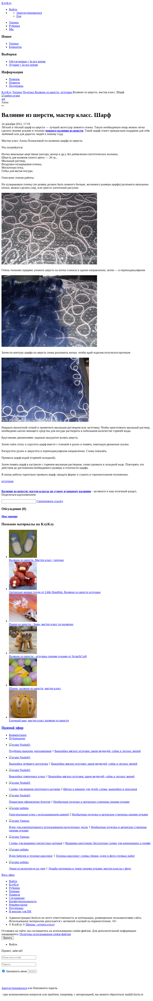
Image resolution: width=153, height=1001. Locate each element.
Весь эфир (8, 874)
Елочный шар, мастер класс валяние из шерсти (39, 720)
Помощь (14, 79)
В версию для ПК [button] (20, 911)
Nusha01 (24, 744)
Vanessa (24, 820)
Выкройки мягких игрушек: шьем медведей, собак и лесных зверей (97, 751)
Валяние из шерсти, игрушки (54, 92)
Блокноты (15, 46)
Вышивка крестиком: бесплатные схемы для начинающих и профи (108, 843)
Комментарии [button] (17, 735)
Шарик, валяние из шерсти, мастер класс (35, 688)
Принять (7, 937)
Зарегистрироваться (14, 988)
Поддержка (16, 85)
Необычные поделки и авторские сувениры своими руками (91, 801)
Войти (13, 881)
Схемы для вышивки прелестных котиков (35, 843)
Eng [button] (18, 16)
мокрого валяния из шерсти (64, 130)
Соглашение (17, 898)
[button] (13, 9)
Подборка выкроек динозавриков (30, 751)
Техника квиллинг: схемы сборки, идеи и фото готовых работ (95, 855)
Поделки (29, 92)
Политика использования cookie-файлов (45, 934)
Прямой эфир (12, 728)
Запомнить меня (16, 971)
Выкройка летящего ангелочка (28, 763)
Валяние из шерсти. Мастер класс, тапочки (36, 560)
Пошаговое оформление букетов (29, 801)
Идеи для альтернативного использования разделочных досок (48, 827)
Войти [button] (13, 944)
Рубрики (14, 25)
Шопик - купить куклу (40, 924)
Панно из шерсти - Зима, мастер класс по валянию (41, 624)
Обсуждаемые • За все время (27, 61)
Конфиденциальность (23, 901)
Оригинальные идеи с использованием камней (39, 814)
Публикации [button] (17, 738)
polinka (24, 808)
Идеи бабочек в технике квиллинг (31, 855)
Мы (11, 29)
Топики (14, 22)
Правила (14, 82)
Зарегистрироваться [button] (29, 12)
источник (7, 481)
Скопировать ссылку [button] (50, 501)
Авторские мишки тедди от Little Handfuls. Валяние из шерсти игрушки (55, 592)
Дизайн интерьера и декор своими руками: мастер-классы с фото (89, 868)
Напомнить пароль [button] (45, 988)
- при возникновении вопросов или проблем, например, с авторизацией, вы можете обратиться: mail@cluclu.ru (72, 994)
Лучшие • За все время (23, 64)
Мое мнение (9, 516)
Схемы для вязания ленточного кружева (34, 789)
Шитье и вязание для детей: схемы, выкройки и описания (100, 789)
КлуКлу (6, 3)
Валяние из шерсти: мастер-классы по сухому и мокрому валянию (46, 491)
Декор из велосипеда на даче (27, 868)
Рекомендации (18, 904)
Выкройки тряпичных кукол (27, 776)
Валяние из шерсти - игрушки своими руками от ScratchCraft (48, 656)
